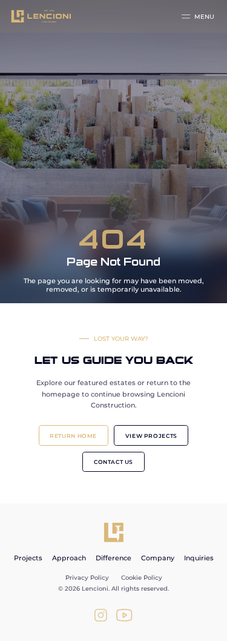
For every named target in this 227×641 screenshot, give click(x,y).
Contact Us (113, 461)
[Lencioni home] (113, 532)
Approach (69, 558)
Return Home (73, 435)
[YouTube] (124, 615)
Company (157, 558)
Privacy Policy (87, 578)
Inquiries (199, 558)
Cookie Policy (141, 578)
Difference (113, 558)
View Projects (151, 435)
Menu (204, 16)
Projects (28, 558)
